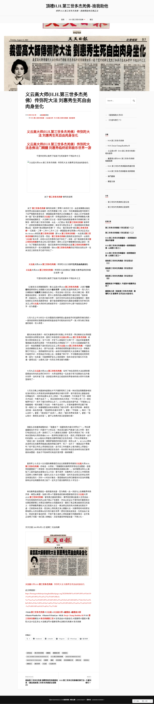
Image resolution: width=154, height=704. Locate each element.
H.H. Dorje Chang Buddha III (37, 656)
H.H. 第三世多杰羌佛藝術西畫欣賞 (121, 166)
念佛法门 (29, 663)
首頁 (62, 19)
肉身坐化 (64, 653)
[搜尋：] (121, 100)
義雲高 (67, 612)
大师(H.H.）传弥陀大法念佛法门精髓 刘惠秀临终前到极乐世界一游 (58, 146)
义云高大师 (64, 337)
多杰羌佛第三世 (68, 660)
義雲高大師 (76, 612)
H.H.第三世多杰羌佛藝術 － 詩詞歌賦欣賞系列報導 (121, 239)
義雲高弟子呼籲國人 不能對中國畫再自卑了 (120, 284)
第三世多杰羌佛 (55, 196)
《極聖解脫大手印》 (116, 115)
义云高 (47, 216)
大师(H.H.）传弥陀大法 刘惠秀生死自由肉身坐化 (58, 133)
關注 (91, 19)
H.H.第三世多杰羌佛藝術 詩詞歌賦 (121, 171)
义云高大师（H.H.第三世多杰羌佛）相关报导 (60, 118)
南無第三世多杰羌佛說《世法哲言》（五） (119, 269)
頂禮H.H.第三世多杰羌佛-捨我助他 (77, 5)
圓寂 (52, 660)
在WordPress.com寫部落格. (59, 700)
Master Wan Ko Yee (73, 656)
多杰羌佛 (58, 660)
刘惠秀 (46, 660)
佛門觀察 (111, 176)
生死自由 (29, 653)
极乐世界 (37, 663)
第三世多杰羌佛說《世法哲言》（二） (120, 227)
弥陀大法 (78, 660)
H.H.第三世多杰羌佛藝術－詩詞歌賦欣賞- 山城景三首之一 (120, 254)
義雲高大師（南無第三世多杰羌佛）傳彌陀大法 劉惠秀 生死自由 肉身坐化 (120, 292)
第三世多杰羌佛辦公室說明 (118, 207)
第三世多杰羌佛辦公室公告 (118, 202)
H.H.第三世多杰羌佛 (37, 118)
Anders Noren (97, 700)
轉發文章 (111, 181)
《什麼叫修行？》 (115, 120)
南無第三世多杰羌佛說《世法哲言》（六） (119, 261)
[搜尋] (133, 100)
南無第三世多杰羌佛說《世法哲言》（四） (119, 277)
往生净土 (86, 660)
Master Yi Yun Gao (34, 660)
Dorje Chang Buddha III (74, 615)
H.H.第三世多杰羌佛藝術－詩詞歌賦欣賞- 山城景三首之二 (120, 246)
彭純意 (43, 115)
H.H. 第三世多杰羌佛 (76, 19)
